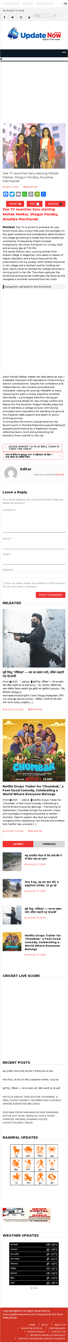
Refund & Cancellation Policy (47, 1335)
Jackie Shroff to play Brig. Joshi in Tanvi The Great (34, 447)
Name (7, 538)
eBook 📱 (55, 203)
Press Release (57, 1328)
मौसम (36, 1288)
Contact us (58, 1331)
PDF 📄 (34, 203)
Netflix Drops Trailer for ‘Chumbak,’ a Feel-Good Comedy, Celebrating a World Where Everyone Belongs (33, 790)
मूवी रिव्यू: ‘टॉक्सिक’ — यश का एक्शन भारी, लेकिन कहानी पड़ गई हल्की (43, 910)
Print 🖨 (15, 203)
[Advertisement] (34, 88)
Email (7, 554)
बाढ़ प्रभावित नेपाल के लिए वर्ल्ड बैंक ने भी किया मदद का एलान (43, 857)
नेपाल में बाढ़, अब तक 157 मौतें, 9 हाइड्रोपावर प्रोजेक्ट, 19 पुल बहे (42, 884)
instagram (21, 17)
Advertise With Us (31, 1328)
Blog (45, 1325)
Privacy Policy (36, 1331)
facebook (4, 17)
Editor (33, 187)
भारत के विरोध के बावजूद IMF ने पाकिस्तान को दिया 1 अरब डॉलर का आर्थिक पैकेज (29, 455)
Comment (9, 509)
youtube (29, 17)
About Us (59, 1325)
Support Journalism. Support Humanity (41, 1338)
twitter (12, 17)
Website (8, 569)
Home (32, 1325)
